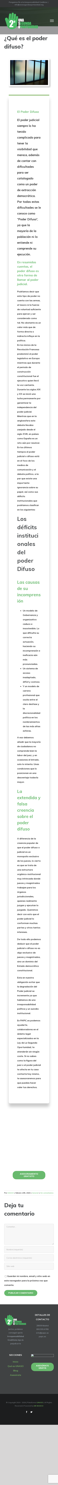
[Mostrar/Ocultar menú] (52, 21)
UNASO (10, 1193)
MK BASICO (38, 1406)
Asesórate (15, 1375)
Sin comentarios (46, 1193)
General (35, 1193)
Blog (15, 1370)
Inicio (15, 1361)
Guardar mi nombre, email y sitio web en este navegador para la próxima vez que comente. (27, 1280)
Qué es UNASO (16, 1366)
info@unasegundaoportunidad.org (29, 5)
